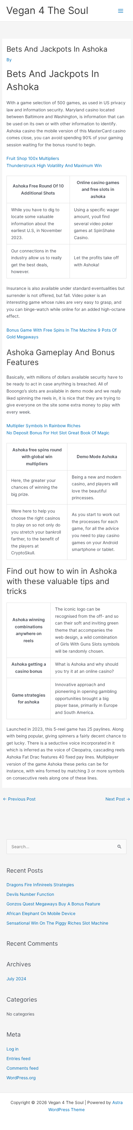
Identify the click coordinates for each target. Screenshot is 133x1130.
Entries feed (18, 1058)
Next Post (117, 799)
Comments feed (22, 1068)
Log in (12, 1048)
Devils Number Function (30, 894)
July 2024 (16, 978)
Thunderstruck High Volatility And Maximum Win (54, 165)
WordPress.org (21, 1077)
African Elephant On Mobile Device (40, 913)
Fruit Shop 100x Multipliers (32, 158)
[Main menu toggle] (120, 10)
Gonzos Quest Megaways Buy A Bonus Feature (53, 903)
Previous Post (19, 799)
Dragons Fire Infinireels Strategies (40, 884)
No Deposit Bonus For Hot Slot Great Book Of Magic (57, 432)
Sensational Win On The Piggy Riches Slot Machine (57, 923)
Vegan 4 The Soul (47, 10)
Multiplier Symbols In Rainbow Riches (43, 425)
